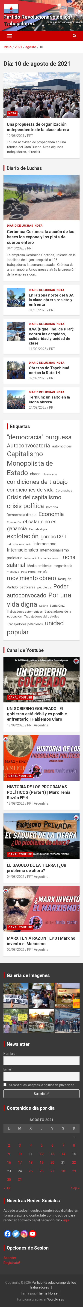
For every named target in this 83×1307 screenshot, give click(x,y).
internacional (45, 543)
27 (52, 1171)
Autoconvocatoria (28, 445)
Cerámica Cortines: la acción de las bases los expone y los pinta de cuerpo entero (40, 237)
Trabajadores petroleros (25, 624)
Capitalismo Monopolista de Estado (30, 463)
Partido (12, 587)
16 (9, 1162)
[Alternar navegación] (9, 36)
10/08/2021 (15, 136)
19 (41, 1162)
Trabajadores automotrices (25, 611)
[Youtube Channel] (32, 1234)
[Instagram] (24, 1234)
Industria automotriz (19, 544)
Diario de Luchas (24, 168)
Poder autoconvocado (37, 591)
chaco (35, 473)
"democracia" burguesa (39, 437)
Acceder (9, 1258)
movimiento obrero (31, 578)
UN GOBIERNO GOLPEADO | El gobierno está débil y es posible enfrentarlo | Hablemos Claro (37, 714)
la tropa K (30, 558)
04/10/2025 (15, 248)
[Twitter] (16, 1234)
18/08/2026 (15, 725)
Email (7, 1069)
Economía (51, 514)
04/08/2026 (15, 876)
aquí (66, 1220)
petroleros (44, 587)
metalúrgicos (28, 571)
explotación (23, 536)
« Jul (6, 1188)
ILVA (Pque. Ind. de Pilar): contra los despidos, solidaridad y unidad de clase (51, 336)
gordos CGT (54, 537)
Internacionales (22, 550)
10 (20, 1154)
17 (20, 1162)
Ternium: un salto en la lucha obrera (49, 399)
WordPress (55, 1299)
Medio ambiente (39, 566)
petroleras (27, 587)
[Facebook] (7, 1234)
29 (74, 1171)
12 (41, 1154)
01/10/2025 (37, 310)
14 (63, 1154)
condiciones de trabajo (37, 481)
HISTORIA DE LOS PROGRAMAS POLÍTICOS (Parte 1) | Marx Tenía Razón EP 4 (38, 792)
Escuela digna (38, 529)
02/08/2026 (15, 949)
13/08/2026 (15, 803)
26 (41, 1171)
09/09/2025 (37, 378)
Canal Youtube (20, 697)
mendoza (13, 571)
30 (9, 1180)
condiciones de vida (30, 490)
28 (63, 1171)
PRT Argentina (37, 725)
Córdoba (52, 507)
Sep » (75, 1188)
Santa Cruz (57, 605)
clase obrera (50, 474)
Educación (14, 522)
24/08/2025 (37, 407)
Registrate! (11, 1263)
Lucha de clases (48, 558)
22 (74, 1162)
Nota (12, 113)
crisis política (25, 506)
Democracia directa (21, 515)
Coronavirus (64, 490)
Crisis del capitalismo (34, 497)
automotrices (62, 446)
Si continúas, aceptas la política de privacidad (41, 1085)
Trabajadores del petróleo (41, 616)
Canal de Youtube (25, 650)
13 (52, 1154)
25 (31, 1171)
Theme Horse (47, 1293)
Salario (43, 605)
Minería (42, 571)
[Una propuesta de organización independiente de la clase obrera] (41, 95)
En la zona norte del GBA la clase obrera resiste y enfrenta (51, 300)
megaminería (63, 566)
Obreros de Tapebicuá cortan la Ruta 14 (49, 370)
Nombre (9, 1053)
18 (31, 1162)
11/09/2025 (37, 349)
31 (20, 1180)
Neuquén (64, 579)
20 (52, 1162)
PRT (30, 136)
